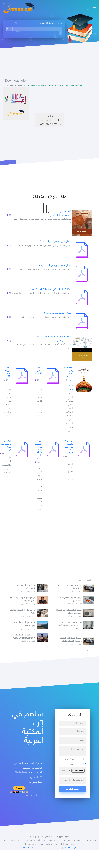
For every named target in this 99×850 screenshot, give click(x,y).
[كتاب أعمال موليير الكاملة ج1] (53, 376)
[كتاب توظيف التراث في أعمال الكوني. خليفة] (82, 297)
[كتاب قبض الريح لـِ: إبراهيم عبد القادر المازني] (82, 223)
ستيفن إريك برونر (62, 341)
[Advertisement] (49, 100)
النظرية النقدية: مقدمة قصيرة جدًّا (53, 336)
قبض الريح (65, 211)
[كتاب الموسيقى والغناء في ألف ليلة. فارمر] (83, 449)
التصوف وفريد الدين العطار (68, 372)
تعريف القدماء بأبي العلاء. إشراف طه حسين (38, 450)
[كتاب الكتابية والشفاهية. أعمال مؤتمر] (22, 449)
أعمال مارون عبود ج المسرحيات (55, 265)
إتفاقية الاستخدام (38, 848)
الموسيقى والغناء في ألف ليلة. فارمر (68, 447)
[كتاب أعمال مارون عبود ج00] (22, 376)
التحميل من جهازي (77, 764)
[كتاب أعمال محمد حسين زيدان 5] (82, 321)
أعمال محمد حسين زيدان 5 (57, 313)
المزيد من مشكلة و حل (86, 650)
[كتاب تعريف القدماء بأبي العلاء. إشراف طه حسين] (53, 449)
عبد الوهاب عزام (70, 385)
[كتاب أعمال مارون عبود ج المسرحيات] (82, 273)
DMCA (26, 848)
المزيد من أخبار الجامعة (40, 647)
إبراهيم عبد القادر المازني (59, 215)
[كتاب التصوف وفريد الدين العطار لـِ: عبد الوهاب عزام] (83, 379)
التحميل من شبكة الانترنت (74, 759)
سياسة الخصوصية (54, 848)
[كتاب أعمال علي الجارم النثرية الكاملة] (82, 250)
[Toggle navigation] (94, 8)
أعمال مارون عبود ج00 (8, 372)
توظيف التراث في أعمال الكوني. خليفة (51, 289)
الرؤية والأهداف (69, 848)
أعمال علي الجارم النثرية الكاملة (55, 241)
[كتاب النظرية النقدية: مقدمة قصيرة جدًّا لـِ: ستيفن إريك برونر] (82, 348)
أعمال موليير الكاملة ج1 (38, 372)
